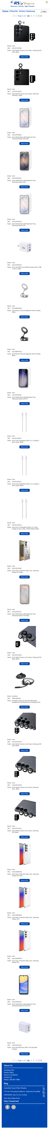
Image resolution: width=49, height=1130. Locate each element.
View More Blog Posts (12, 1098)
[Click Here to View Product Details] (24, 30)
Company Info (9, 1070)
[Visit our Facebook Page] (7, 1107)
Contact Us (8, 1077)
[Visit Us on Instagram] (13, 1107)
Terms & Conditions (11, 1075)
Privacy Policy (9, 1072)
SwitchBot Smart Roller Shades (15, 1088)
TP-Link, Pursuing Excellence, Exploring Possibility (22, 1091)
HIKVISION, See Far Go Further (15, 1095)
